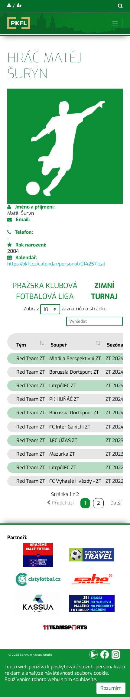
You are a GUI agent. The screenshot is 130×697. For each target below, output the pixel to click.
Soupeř (59, 345)
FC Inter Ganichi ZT (69, 427)
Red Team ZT (30, 358)
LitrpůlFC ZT (62, 385)
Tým (21, 345)
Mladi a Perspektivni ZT (75, 358)
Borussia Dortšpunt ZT (74, 372)
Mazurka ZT (62, 454)
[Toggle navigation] (115, 23)
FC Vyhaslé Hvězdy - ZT (75, 481)
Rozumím (111, 688)
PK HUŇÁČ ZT (64, 399)
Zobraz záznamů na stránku (65, 309)
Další (116, 503)
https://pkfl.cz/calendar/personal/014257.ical (56, 264)
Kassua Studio (42, 655)
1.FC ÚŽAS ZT (63, 440)
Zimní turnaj (104, 291)
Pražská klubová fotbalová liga (44, 291)
